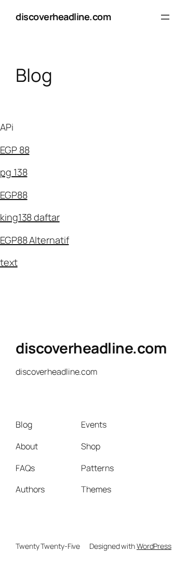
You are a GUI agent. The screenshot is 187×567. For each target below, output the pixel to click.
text (9, 262)
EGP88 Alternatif (34, 240)
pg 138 (13, 172)
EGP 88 (14, 150)
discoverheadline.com (63, 16)
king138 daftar (30, 217)
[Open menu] (165, 17)
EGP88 (14, 195)
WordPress (154, 546)
